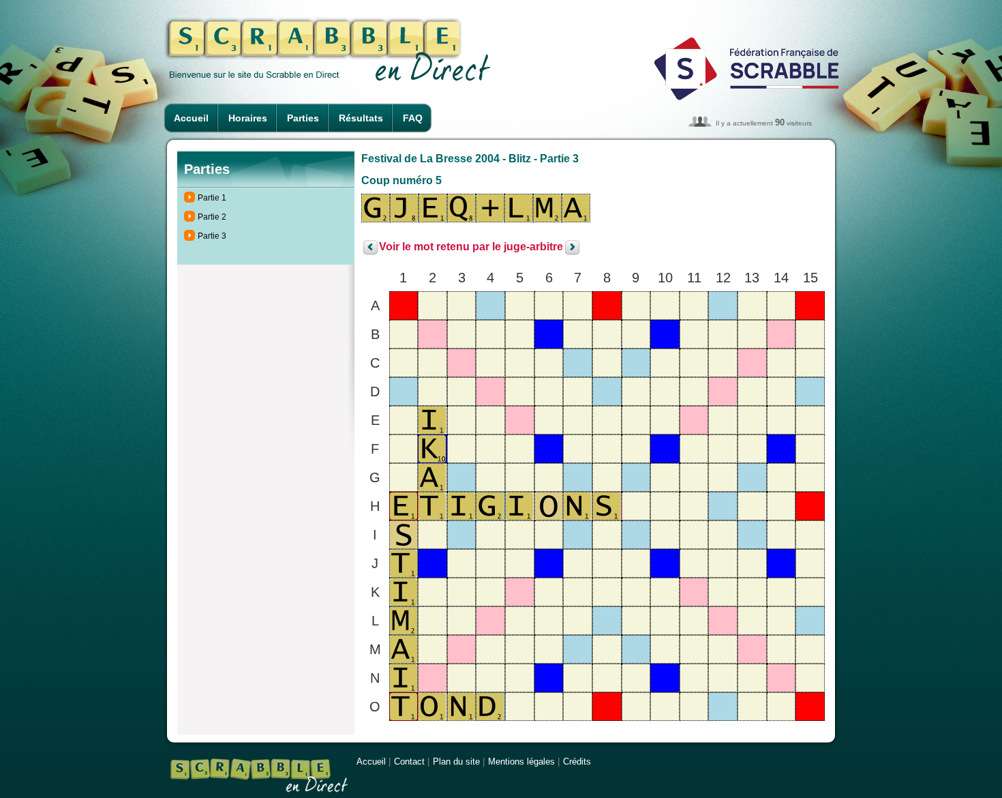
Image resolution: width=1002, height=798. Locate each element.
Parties (303, 118)
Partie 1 (212, 198)
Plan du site (456, 761)
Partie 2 (212, 217)
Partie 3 (212, 236)
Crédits (577, 761)
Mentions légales (521, 761)
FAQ (413, 118)
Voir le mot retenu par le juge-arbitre (471, 247)
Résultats (361, 118)
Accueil (191, 118)
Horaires (247, 118)
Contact (409, 761)
